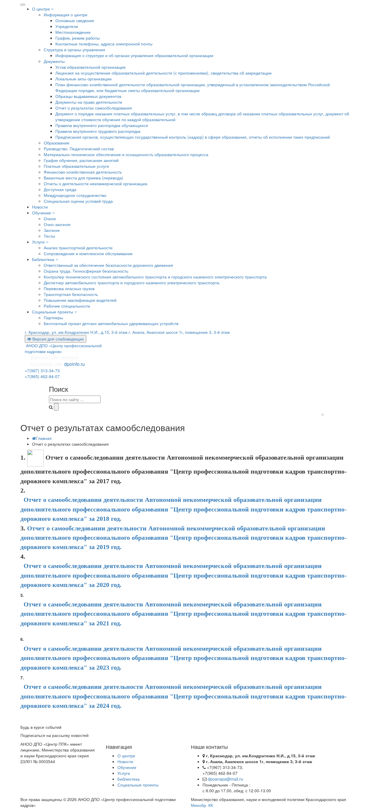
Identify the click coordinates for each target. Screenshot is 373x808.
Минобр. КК (202, 805)
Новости (40, 207)
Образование (56, 143)
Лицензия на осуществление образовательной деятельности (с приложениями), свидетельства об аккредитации (163, 73)
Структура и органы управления (74, 49)
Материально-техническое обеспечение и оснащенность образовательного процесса (126, 154)
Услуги (39, 242)
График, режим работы (77, 38)
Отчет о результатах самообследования (93, 108)
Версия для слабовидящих (57, 339)
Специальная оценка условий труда (78, 201)
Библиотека (43, 259)
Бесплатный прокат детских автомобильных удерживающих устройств (111, 323)
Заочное (52, 230)
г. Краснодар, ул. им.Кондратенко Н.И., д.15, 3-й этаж (76, 332)
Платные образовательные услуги (76, 166)
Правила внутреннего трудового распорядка (97, 131)
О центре (41, 9)
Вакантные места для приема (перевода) (83, 178)
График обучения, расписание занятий (81, 160)
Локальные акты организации (83, 79)
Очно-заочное (57, 224)
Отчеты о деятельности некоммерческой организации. (96, 183)
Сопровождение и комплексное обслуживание (88, 253)
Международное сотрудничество (75, 195)
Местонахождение (73, 32)
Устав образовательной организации (90, 67)
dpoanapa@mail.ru (225, 779)
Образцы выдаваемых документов (88, 96)
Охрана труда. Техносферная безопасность (86, 271)
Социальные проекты (53, 312)
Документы (54, 61)
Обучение (42, 213)
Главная (44, 438)
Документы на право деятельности (88, 102)
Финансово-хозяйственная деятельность (83, 172)
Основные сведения (74, 20)
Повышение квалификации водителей (80, 300)
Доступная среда (60, 189)
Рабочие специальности (67, 306)
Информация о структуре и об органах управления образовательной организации (134, 55)
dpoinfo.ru (74, 364)
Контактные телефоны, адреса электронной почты (103, 44)
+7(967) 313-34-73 (42, 370)
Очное (50, 218)
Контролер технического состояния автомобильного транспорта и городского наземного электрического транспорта (155, 277)
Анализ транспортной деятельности (78, 247)
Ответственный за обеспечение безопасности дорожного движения (108, 265)
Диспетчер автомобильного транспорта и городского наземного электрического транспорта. (132, 282)
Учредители (66, 26)
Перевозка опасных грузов (69, 288)
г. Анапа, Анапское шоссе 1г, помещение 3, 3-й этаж (179, 332)
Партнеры (53, 317)
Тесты (49, 236)
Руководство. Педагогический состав (79, 148)
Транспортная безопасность (71, 294)
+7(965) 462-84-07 (42, 376)
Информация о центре (65, 14)
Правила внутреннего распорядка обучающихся (101, 125)
